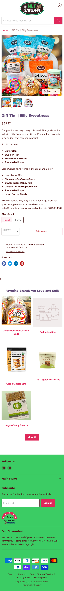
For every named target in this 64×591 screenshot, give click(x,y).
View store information (15, 252)
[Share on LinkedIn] (16, 263)
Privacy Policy (23, 577)
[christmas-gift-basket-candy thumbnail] (18, 103)
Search (11, 574)
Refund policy (40, 577)
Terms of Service (45, 574)
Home (5, 30)
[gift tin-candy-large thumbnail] (28, 103)
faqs (32, 574)
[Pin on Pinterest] (22, 263)
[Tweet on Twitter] (10, 263)
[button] (32, 518)
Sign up (48, 503)
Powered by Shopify (32, 585)
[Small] (7, 223)
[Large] (18, 223)
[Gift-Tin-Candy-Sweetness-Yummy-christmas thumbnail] (7, 103)
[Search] (58, 20)
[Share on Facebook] (4, 263)
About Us (22, 574)
